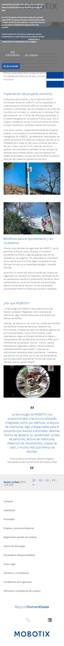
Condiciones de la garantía (17, 581)
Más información (12, 53)
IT (33, 485)
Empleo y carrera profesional (19, 528)
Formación (9, 519)
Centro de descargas (14, 546)
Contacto (8, 501)
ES (47, 480)
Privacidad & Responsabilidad (19, 555)
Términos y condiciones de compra (22, 590)
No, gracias (31, 54)
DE (34, 480)
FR (53, 480)
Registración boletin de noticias (20, 537)
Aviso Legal (9, 564)
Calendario (9, 510)
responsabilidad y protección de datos (15, 39)
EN (40, 480)
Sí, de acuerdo (11, 66)
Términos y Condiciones (16, 573)
